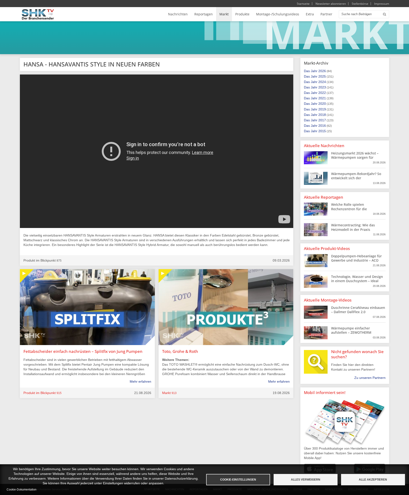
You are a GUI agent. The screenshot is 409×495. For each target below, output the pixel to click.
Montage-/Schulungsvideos (277, 14)
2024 (322, 82)
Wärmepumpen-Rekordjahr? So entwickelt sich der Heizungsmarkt (356, 177)
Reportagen (203, 14)
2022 (322, 93)
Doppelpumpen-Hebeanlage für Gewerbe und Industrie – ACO (356, 258)
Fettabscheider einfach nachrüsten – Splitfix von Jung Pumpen (82, 351)
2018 (322, 115)
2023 (322, 87)
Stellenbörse (360, 4)
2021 (322, 98)
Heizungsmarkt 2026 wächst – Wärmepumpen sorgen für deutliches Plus (354, 157)
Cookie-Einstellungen (238, 479)
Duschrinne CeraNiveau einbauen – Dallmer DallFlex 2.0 (358, 309)
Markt (224, 14)
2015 (322, 131)
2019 (322, 109)
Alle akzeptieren (373, 479)
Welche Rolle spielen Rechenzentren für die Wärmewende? (349, 208)
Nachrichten (178, 14)
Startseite (303, 4)
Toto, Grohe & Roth (180, 351)
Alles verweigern (305, 479)
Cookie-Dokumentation (21, 489)
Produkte (242, 14)
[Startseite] (38, 14)
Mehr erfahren (140, 381)
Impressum (381, 4)
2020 (322, 103)
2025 (322, 76)
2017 (322, 120)
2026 (322, 71)
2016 (322, 125)
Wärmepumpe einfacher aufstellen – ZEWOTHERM (351, 330)
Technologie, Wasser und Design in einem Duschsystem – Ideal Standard (357, 280)
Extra (310, 14)
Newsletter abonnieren (331, 4)
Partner (326, 14)
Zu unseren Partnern (370, 378)
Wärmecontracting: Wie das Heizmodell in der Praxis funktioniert (353, 229)
